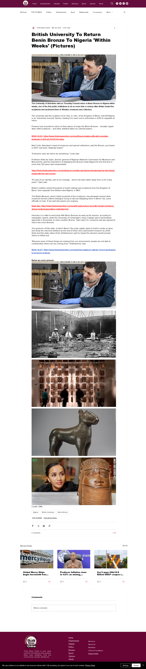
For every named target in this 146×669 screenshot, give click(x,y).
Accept (136, 665)
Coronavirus (97, 12)
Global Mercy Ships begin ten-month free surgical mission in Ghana (34, 573)
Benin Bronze (63, 512)
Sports (71, 653)
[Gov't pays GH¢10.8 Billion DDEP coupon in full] (110, 559)
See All (125, 545)
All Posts (23, 12)
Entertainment (61, 12)
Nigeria (35, 512)
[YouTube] (127, 3)
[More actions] (114, 27)
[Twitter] (120, 3)
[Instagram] (124, 3)
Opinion (72, 656)
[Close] (143, 665)
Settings (125, 665)
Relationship (83, 12)
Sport (73, 12)
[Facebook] (117, 3)
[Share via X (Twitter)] (38, 526)
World (71, 659)
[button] (124, 12)
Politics (48, 12)
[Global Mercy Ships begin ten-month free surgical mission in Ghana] (36, 559)
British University (48, 512)
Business (72, 650)
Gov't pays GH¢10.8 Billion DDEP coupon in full (110, 573)
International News (50, 518)
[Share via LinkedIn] (44, 526)
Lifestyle (71, 644)
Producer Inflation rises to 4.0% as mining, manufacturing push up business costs (73, 573)
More (108, 12)
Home (71, 638)
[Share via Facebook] (33, 526)
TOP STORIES (36, 12)
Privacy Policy (90, 665)
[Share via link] (49, 526)
